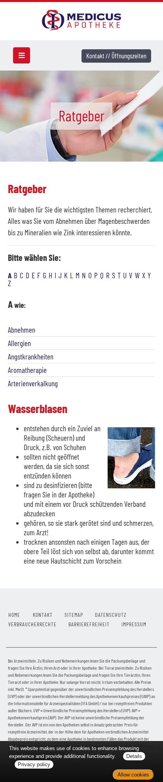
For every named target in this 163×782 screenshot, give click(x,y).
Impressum (133, 624)
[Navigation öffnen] (21, 55)
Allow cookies (133, 775)
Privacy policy (34, 764)
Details (134, 756)
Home (14, 614)
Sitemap (73, 614)
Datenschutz (111, 614)
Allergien (19, 343)
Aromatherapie (27, 369)
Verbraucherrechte (32, 624)
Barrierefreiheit (89, 624)
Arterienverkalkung (33, 383)
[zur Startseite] (81, 19)
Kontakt (43, 614)
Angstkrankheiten (30, 356)
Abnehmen (21, 329)
